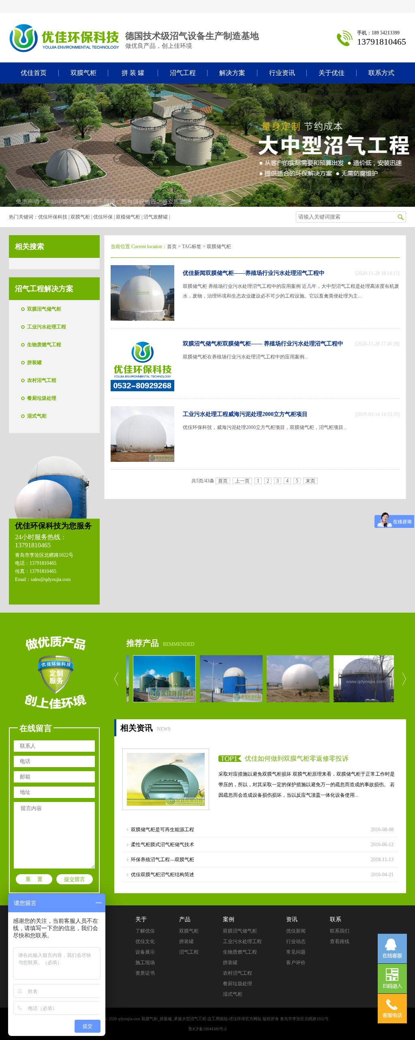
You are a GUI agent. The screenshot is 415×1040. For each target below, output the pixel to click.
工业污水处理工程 (46, 327)
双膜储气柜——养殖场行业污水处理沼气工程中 (265, 273)
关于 (141, 919)
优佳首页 (34, 72)
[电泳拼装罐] (220, 678)
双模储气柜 (128, 217)
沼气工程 (183, 72)
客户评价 (296, 962)
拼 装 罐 (133, 72)
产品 (184, 919)
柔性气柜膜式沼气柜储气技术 (162, 844)
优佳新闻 (194, 273)
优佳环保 (103, 217)
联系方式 (381, 72)
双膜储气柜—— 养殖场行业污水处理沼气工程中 (282, 344)
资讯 (291, 919)
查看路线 (339, 941)
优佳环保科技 (52, 217)
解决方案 (232, 72)
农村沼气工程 (41, 380)
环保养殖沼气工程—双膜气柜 (162, 859)
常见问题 (296, 952)
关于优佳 (331, 72)
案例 (228, 919)
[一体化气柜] (354, 678)
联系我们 (339, 931)
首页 (172, 246)
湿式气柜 (37, 416)
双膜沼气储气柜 (44, 309)
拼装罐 (34, 362)
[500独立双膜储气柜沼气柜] (287, 678)
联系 (335, 919)
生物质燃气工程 (44, 344)
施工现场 (145, 962)
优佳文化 (145, 941)
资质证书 (145, 973)
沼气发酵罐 (155, 217)
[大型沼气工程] (153, 678)
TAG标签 (191, 246)
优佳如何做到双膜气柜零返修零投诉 (297, 758)
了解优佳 (145, 931)
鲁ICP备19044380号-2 (207, 1029)
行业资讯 (282, 72)
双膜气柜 (83, 72)
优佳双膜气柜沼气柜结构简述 (162, 874)
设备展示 (145, 952)
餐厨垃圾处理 (41, 398)
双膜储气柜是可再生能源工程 (162, 829)
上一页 (242, 481)
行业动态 (296, 941)
